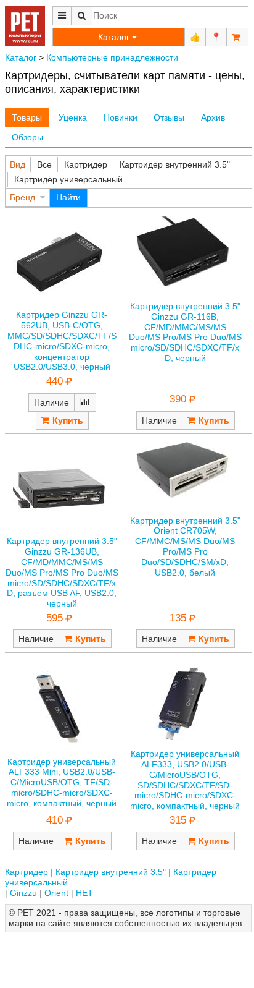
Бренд (22, 197)
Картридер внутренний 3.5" (175, 164)
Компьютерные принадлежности (112, 57)
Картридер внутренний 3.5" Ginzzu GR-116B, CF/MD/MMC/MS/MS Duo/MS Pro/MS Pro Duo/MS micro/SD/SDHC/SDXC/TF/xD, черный (185, 332)
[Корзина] (237, 37)
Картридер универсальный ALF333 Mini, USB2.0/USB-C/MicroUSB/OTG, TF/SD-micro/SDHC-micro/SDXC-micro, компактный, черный (62, 782)
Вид (17, 164)
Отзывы (169, 117)
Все (44, 164)
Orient (56, 893)
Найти (68, 197)
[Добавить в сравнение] (85, 402)
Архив (213, 117)
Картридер (85, 164)
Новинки (120, 117)
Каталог (20, 57)
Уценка (73, 117)
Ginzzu (23, 893)
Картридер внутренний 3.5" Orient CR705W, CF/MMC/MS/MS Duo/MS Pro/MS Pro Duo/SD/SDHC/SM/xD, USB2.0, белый (185, 546)
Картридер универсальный (68, 179)
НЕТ (84, 893)
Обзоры (27, 137)
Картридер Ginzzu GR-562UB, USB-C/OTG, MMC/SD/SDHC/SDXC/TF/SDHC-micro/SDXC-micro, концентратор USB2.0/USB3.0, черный (62, 341)
